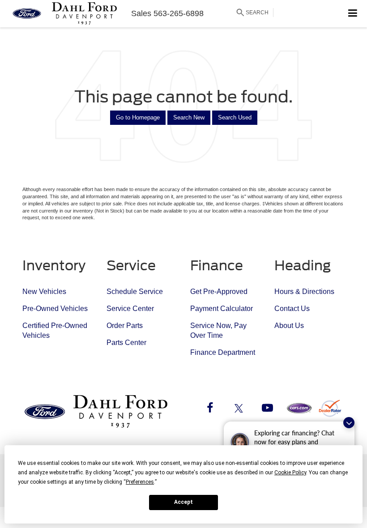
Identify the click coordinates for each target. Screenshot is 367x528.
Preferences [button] (140, 482)
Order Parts (125, 325)
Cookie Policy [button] (290, 472)
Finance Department (222, 352)
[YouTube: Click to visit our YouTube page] (267, 409)
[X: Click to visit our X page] (238, 409)
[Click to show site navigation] (353, 13)
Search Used (235, 117)
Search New (189, 117)
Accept (183, 502)
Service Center (130, 308)
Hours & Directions (304, 291)
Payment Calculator (221, 308)
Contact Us (292, 308)
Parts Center (126, 342)
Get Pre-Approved (219, 291)
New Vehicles (44, 291)
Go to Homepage (138, 117)
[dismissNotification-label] (348, 422)
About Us (289, 325)
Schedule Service (135, 291)
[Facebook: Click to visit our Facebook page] (209, 409)
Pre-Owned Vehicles (55, 308)
